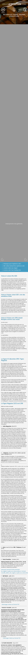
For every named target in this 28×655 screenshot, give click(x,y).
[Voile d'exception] (14, 6)
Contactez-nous (25, 10)
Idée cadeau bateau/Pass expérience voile (13, 266)
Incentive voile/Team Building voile (12, 270)
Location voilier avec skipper (10, 268)
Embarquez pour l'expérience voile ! (12, 263)
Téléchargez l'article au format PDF (10, 604)
